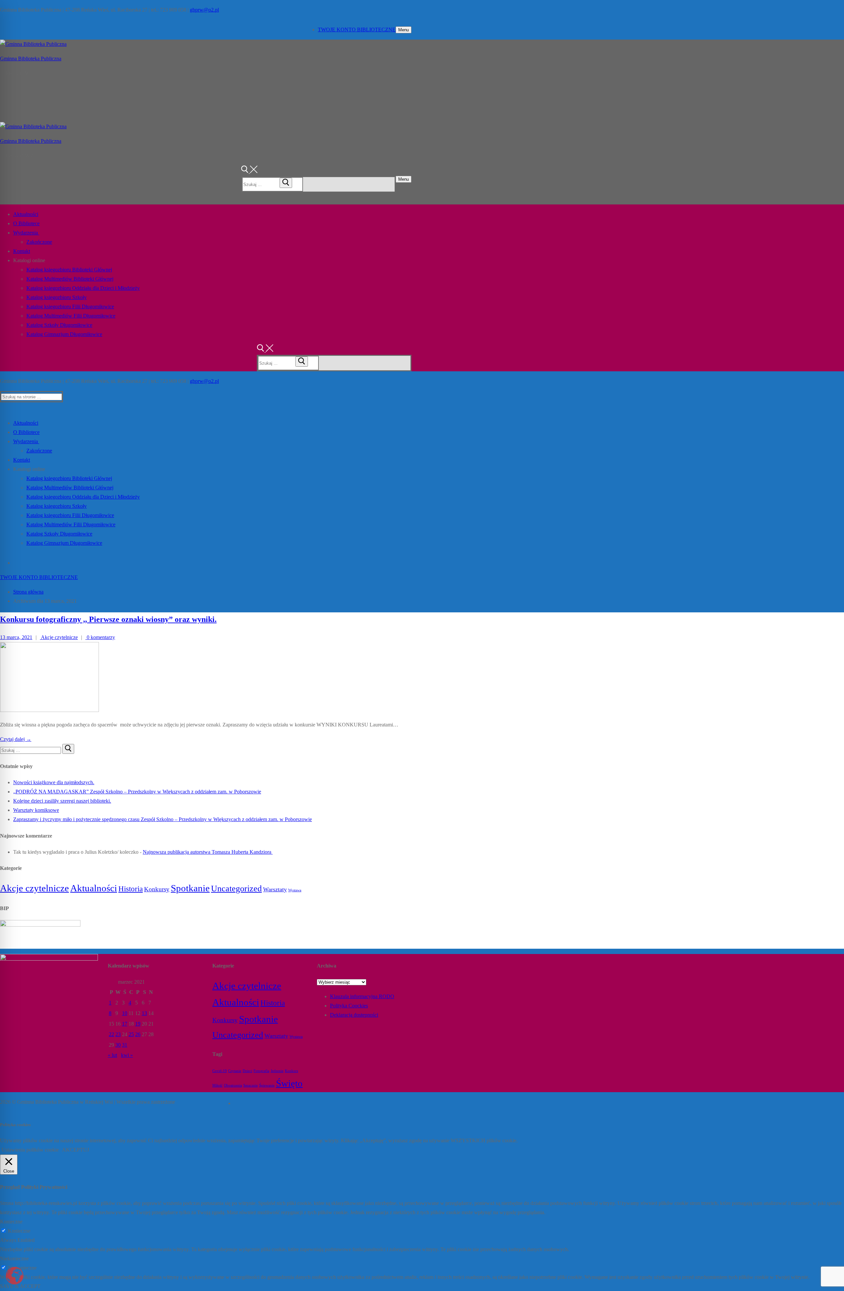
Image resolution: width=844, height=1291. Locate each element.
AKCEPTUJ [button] (75, 1150)
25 (131, 1034)
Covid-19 (219, 1071)
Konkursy (156, 889)
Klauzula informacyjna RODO (362, 996)
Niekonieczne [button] (14, 1258)
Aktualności (93, 888)
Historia (130, 888)
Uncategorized (236, 888)
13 (144, 1013)
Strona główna (28, 592)
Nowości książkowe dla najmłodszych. (53, 782)
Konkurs (291, 1071)
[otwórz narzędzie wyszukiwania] (249, 171)
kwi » (127, 1055)
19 (137, 1024)
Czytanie (234, 1071)
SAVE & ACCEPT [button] (20, 1286)
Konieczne (19, 1231)
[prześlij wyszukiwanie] (286, 183)
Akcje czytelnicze (59, 637)
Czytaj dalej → (15, 739)
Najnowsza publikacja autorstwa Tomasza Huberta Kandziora (208, 852)
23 (118, 1034)
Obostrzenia (233, 1085)
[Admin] (234, 1103)
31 (124, 1045)
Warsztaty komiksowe (36, 810)
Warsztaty (275, 889)
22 (111, 1034)
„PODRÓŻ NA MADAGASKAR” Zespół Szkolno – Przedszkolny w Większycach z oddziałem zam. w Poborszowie (137, 791)
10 (124, 1013)
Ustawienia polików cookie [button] (30, 1150)
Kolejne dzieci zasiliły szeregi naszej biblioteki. (62, 801)
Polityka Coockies (349, 1005)
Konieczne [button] (11, 1221)
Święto (289, 1083)
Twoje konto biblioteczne (357, 29)
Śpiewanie (267, 1085)
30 (118, 1045)
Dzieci (247, 1071)
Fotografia (261, 1071)
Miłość (217, 1085)
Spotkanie (190, 888)
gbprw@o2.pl (204, 10)
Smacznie (250, 1085)
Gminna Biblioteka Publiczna (30, 58)
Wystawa (294, 890)
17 (124, 1024)
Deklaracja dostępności (354, 1015)
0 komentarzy (100, 637)
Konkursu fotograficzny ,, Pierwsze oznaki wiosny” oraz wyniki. (108, 619)
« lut (112, 1055)
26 (137, 1034)
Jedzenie (277, 1071)
